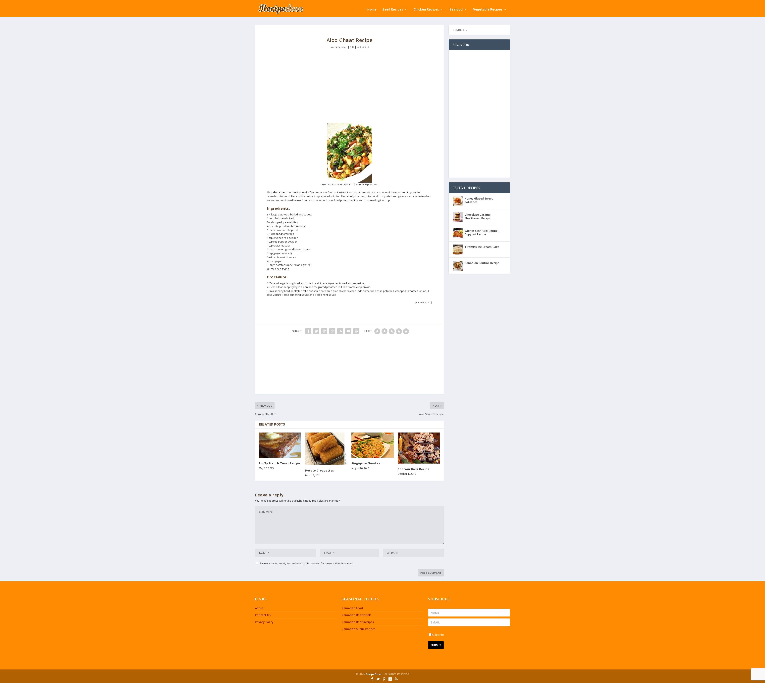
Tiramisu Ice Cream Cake (482, 247)
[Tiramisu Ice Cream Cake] (458, 249)
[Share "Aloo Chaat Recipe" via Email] (348, 331)
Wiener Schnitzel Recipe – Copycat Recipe (482, 232)
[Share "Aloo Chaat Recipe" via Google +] (324, 331)
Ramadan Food (352, 608)
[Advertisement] (349, 89)
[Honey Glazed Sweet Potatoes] (458, 201)
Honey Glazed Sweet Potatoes (479, 200)
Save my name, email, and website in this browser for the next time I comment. (307, 563)
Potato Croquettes (319, 470)
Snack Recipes (338, 47)
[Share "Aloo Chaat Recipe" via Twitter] (316, 331)
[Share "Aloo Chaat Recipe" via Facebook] (308, 331)
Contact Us (263, 615)
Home (372, 10)
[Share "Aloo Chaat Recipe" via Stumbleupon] (340, 331)
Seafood (456, 10)
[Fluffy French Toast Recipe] (280, 445)
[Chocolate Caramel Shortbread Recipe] (458, 217)
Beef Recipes (392, 10)
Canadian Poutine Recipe (482, 263)
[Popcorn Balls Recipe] (419, 448)
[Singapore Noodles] (372, 445)
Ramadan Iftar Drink (356, 615)
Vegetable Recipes (487, 10)
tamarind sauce (286, 257)
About (259, 608)
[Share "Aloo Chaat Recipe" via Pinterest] (332, 331)
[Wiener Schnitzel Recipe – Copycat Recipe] (458, 233)
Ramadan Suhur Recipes (358, 629)
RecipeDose (373, 674)
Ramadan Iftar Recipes (358, 622)
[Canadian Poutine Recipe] (458, 266)
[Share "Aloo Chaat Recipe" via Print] (356, 331)
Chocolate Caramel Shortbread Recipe (478, 216)
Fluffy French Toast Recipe (279, 463)
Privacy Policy (264, 622)
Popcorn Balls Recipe (413, 469)
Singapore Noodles (365, 463)
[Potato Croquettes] (326, 449)
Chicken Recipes (426, 10)
